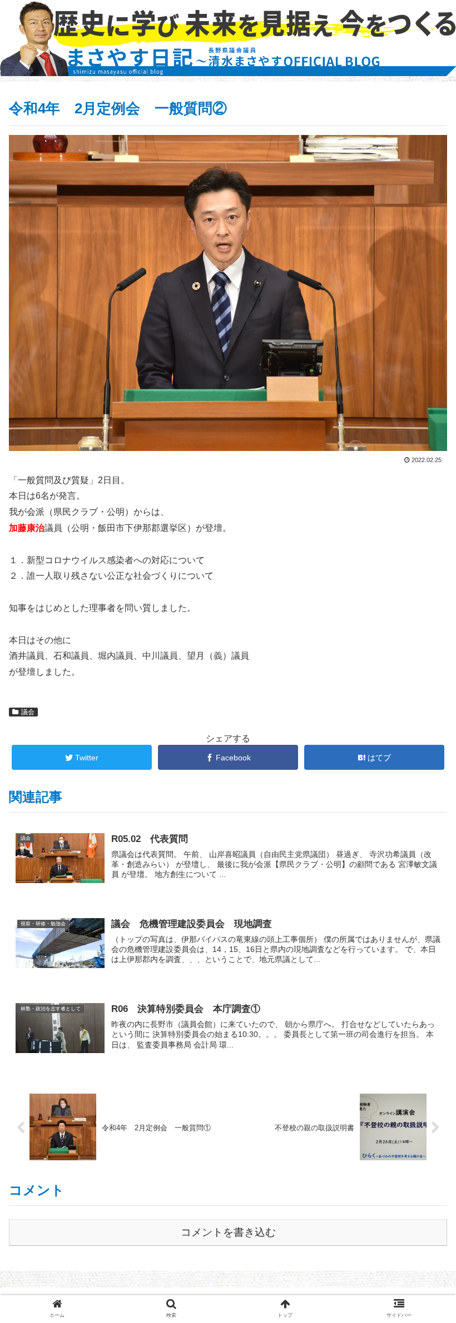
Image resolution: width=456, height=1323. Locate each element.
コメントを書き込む (228, 1232)
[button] (422, 1046)
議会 (27, 712)
